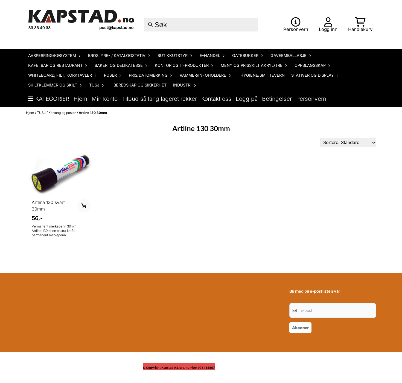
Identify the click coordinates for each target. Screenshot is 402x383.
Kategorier (52, 98)
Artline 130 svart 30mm (48, 206)
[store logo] (82, 25)
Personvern (311, 98)
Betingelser (277, 98)
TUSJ (41, 113)
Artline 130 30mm (93, 113)
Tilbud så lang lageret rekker (159, 98)
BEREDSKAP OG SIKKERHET (140, 85)
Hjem (80, 98)
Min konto (105, 98)
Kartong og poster (62, 113)
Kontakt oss (216, 98)
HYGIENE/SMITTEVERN (262, 75)
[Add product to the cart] (84, 205)
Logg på (247, 98)
